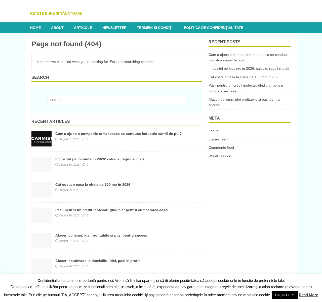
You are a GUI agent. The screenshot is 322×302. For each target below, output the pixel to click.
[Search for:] (116, 100)
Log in (213, 131)
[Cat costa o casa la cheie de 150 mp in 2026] (41, 195)
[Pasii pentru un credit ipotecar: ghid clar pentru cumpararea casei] (41, 220)
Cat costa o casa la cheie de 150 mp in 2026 (92, 184)
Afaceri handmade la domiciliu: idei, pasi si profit (97, 261)
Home (35, 28)
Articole (83, 28)
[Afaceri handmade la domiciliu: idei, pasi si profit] (41, 271)
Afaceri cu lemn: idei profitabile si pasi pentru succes (101, 235)
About (57, 28)
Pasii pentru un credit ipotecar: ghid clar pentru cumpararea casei (111, 210)
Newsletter (114, 28)
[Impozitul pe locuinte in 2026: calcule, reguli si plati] (41, 169)
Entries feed (218, 139)
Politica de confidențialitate (213, 28)
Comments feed (221, 147)
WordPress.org (220, 156)
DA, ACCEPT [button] (285, 295)
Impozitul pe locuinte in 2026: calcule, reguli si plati (99, 159)
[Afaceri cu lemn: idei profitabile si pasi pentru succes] (41, 245)
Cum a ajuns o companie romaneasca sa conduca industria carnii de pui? (118, 134)
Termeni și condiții (155, 28)
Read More (308, 295)
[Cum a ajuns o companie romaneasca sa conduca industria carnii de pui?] (41, 144)
